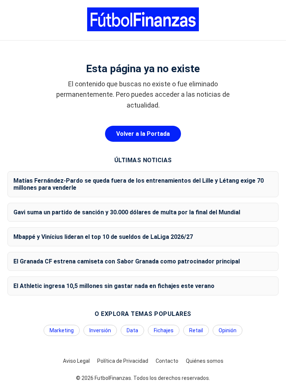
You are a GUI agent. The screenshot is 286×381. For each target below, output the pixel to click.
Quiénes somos (204, 361)
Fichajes (164, 330)
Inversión (100, 330)
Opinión (227, 330)
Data (132, 330)
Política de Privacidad (122, 361)
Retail (196, 330)
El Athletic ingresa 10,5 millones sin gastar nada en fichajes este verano (113, 285)
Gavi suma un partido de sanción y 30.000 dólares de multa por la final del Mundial (126, 212)
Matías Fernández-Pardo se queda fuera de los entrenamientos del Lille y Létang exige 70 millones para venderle (138, 184)
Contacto (167, 361)
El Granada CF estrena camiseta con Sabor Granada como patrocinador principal (126, 261)
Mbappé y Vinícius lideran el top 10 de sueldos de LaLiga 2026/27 (103, 236)
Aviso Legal (76, 361)
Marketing (62, 330)
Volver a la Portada (143, 133)
